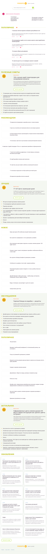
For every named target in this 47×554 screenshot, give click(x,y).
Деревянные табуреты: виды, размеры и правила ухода (23, 372)
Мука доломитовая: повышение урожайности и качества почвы (10, 491)
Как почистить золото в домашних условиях (14, 428)
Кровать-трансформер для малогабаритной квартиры (16, 217)
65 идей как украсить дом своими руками (13, 112)
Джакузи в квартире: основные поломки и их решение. (33, 476)
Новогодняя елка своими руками (11, 329)
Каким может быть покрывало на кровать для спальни (34, 518)
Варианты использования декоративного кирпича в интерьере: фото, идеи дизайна (27, 361)
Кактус (4, 437)
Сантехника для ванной (31, 504)
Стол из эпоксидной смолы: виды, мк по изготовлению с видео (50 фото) (34, 529)
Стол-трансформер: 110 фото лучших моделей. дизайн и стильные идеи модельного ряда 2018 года (24, 211)
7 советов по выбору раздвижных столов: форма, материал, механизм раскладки (24, 152)
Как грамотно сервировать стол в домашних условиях (23, 237)
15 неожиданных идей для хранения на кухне (14, 204)
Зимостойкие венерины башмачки (11, 529)
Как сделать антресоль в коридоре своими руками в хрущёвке (18, 316)
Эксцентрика (13, 341)
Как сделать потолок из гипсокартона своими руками (16, 445)
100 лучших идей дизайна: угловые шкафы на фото (15, 101)
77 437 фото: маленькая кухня (24, 189)
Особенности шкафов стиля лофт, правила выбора (22, 263)
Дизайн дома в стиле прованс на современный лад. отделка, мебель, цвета (21, 314)
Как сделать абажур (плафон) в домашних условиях (22, 257)
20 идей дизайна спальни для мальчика (19, 159)
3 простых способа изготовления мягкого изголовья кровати (25, 127)
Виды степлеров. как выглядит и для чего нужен (22, 282)
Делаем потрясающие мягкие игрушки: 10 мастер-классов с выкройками (21, 432)
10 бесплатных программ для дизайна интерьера (15, 108)
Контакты (12, 549)
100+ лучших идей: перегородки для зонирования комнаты (26, 78)
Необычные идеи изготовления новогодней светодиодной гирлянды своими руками (24, 430)
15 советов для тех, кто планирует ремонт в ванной (25, 60)
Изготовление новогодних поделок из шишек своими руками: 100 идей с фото (26, 244)
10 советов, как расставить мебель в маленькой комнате (24, 164)
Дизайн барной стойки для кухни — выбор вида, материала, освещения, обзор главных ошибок (24, 276)
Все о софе (6, 327)
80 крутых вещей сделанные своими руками (14, 201)
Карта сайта (7, 549)
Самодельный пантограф (9, 443)
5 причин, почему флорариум (10, 103)
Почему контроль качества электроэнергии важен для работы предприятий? (34, 462)
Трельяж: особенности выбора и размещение (14, 435)
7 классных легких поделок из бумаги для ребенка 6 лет (26, 30)
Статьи (3, 459)
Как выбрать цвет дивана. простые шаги (13, 208)
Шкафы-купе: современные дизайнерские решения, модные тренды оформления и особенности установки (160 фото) (27, 385)
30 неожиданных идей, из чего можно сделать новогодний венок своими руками (28, 41)
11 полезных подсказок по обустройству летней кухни (23, 170)
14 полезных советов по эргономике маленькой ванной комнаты (26, 140)
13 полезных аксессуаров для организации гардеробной (14, 18)
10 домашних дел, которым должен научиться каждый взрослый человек (21, 93)
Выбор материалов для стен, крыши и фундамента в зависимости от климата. (11, 477)
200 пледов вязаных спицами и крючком (13, 99)
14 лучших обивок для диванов (20, 51)
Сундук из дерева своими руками (18, 367)
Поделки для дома (7, 206)
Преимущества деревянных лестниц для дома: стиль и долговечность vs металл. (11, 462)
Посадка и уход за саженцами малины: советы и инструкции (33, 491)
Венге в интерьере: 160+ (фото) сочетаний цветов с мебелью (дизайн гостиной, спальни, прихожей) (23, 440)
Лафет (4, 517)
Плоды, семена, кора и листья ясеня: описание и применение (18, 222)
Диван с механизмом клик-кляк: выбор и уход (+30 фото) (17, 323)
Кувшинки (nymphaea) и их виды (17, 398)
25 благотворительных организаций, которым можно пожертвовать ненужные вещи (27, 134)
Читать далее (18, 89)
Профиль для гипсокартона (10, 320)
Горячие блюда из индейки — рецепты (27, 301)
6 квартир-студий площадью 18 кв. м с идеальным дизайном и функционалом (22, 146)
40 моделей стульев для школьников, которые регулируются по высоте (37, 18)
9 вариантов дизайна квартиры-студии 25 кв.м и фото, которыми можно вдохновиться (21, 96)
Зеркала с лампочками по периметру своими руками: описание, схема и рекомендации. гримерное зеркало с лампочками (20, 448)
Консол (5, 219)
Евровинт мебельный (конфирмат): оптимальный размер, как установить (25, 348)
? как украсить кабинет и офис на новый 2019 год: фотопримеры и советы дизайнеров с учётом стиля (24, 215)
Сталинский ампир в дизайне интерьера (13, 318)
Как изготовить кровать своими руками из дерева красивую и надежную (25, 392)
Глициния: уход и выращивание (10, 331)
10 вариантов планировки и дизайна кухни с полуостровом (24, 122)
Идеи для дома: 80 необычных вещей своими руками (23, 231)
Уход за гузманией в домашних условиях (20, 354)
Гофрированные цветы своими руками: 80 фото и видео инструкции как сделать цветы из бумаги (29, 412)
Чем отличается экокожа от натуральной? (13, 325)
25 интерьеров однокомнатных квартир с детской (15, 105)
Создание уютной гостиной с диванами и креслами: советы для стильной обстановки (11, 506)
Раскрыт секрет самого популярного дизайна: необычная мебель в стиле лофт (26, 251)
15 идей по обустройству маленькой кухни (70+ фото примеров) (19, 110)
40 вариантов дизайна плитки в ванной (19, 176)
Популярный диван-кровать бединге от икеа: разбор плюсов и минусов (25, 269)
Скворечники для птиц (15, 288)
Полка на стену (13, 378)
